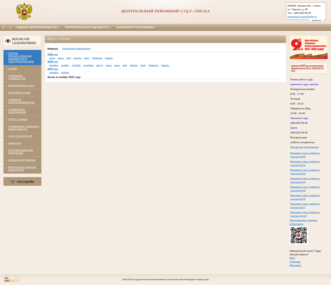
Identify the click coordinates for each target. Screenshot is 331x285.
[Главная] (3, 27)
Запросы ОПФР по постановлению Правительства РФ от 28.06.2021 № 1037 (307, 68)
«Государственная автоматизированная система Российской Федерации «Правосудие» (170, 279)
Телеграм (295, 261)
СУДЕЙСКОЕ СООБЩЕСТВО (17, 77)
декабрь (53, 65)
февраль (97, 58)
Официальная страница (304, 220)
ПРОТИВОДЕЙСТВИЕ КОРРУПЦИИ (20, 151)
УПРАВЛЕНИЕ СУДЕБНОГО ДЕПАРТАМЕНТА (23, 128)
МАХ (292, 258)
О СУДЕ (12, 68)
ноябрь (65, 65)
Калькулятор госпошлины (135, 27)
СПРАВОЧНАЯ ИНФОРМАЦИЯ (17, 111)
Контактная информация (304, 147)
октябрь (76, 65)
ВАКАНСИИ (14, 143)
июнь (61, 58)
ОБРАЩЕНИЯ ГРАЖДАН (22, 160)
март (87, 58)
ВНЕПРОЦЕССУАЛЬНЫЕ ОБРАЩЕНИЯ (22, 168)
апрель (77, 58)
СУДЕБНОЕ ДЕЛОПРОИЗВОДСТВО (21, 101)
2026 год (52, 54)
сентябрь (88, 65)
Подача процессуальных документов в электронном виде (21, 57)
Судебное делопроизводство (37, 27)
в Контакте (297, 224)
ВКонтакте (295, 265)
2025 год (52, 61)
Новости (52, 48)
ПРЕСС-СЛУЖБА (18, 119)
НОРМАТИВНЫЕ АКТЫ (21, 85)
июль (52, 58)
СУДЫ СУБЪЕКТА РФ (20, 136)
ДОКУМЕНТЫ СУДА (19, 92)
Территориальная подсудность (87, 27)
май (68, 58)
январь (109, 58)
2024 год (52, 68)
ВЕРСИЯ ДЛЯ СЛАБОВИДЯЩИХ (24, 40)
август (99, 65)
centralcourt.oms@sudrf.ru (302, 16)
